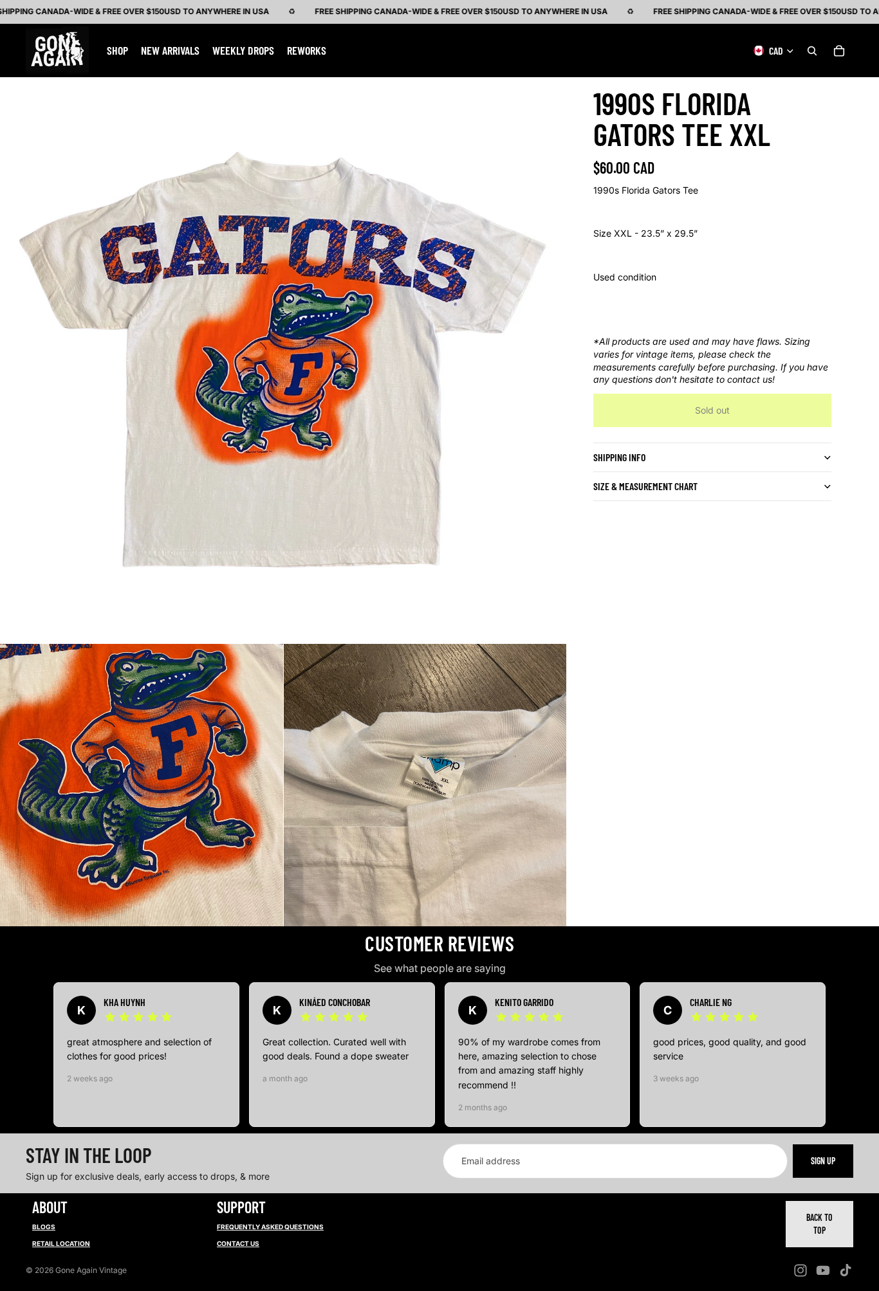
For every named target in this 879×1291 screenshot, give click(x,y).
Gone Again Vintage (91, 1270)
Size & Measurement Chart (645, 486)
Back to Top (819, 1224)
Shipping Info (619, 457)
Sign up (823, 1160)
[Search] (812, 50)
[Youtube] (823, 1270)
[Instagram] (800, 1270)
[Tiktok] (845, 1270)
